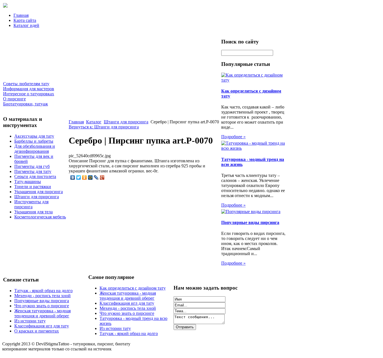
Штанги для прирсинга (36, 196)
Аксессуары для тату (34, 136)
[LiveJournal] (96, 177)
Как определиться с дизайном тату (133, 288)
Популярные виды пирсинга (250, 222)
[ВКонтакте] (73, 177)
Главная (21, 15)
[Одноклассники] (84, 177)
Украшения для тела (33, 211)
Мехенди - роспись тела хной (42, 295)
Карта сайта (24, 20)
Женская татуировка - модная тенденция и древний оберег (42, 313)
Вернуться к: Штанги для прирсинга (104, 126)
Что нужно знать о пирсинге (41, 305)
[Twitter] (79, 177)
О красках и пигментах (36, 331)
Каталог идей (26, 25)
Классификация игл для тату (41, 326)
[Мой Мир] (90, 177)
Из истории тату (30, 320)
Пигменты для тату (32, 171)
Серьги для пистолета (35, 176)
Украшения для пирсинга (38, 191)
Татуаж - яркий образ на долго (43, 290)
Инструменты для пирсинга (31, 204)
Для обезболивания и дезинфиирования (34, 149)
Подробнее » (233, 136)
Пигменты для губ (32, 166)
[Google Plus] (102, 177)
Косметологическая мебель (40, 216)
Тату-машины (27, 181)
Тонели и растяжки (32, 186)
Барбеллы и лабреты (33, 141)
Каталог (93, 121)
